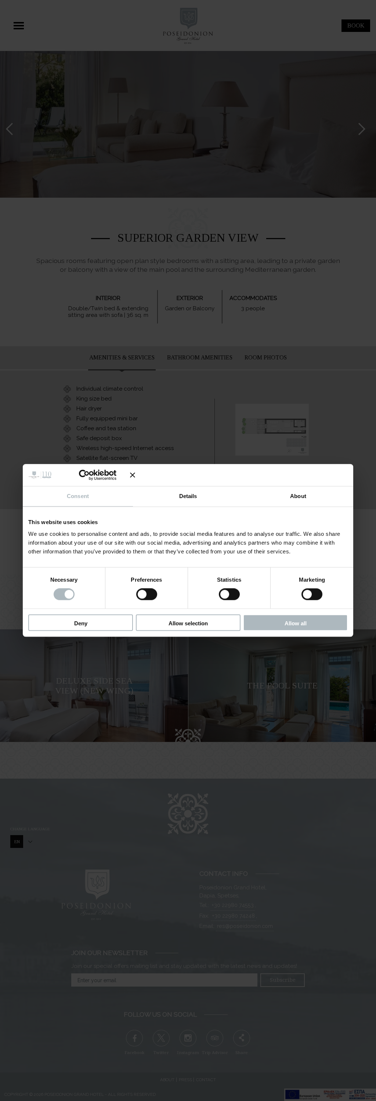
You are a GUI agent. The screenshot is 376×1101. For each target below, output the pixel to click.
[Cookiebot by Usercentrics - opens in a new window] (90, 474)
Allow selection (188, 623)
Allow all (296, 623)
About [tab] (298, 496)
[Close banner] (239, 475)
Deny (80, 623)
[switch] (146, 594)
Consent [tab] (78, 496)
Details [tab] (188, 496)
